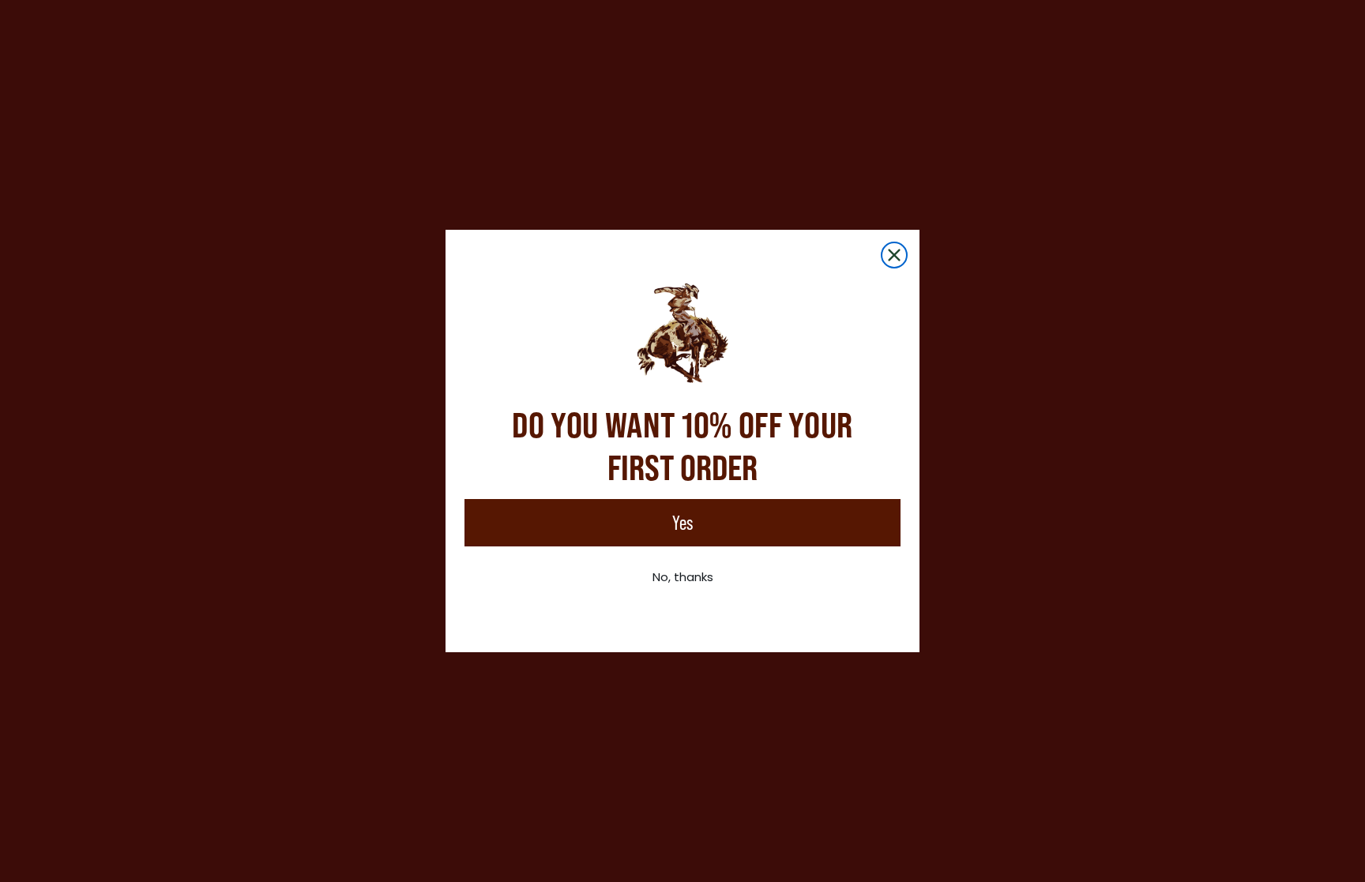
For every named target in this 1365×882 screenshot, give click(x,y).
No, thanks (682, 577)
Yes (682, 523)
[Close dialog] (894, 255)
